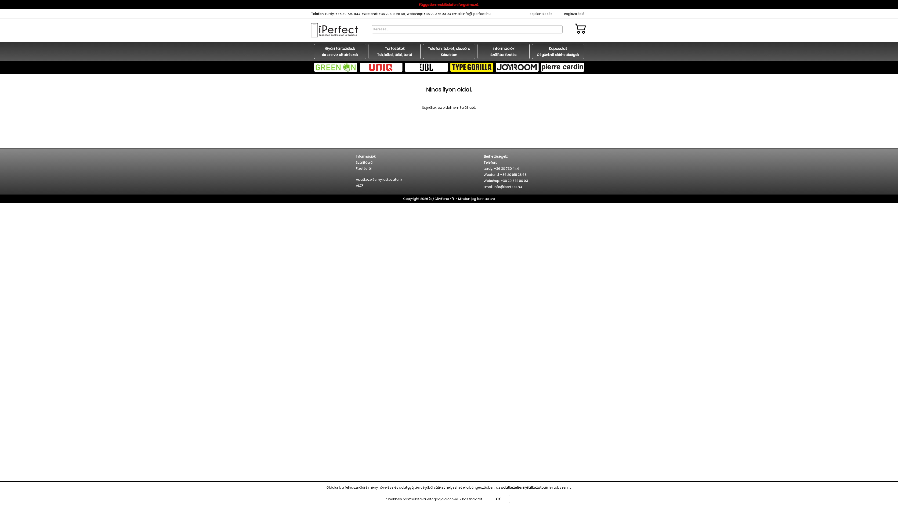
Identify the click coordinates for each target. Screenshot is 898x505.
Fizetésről (364, 168)
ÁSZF (359, 185)
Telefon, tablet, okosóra (449, 51)
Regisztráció (574, 13)
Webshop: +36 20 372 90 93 (428, 13)
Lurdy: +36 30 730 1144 (343, 13)
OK (498, 499)
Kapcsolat (558, 51)
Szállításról (364, 162)
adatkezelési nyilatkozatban (524, 487)
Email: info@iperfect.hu (471, 13)
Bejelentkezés (541, 13)
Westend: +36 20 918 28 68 (383, 13)
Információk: (366, 156)
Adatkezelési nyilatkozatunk (379, 179)
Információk (503, 51)
